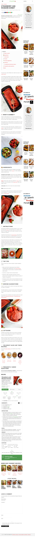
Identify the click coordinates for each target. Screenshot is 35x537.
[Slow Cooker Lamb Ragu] (14, 484)
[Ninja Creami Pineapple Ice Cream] (3, 484)
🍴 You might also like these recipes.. (9, 64)
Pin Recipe (13, 389)
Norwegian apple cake (9, 296)
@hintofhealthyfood (11, 457)
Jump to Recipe (20, 14)
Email (2, 518)
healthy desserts (8, 348)
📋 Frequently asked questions (8, 66)
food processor (14, 234)
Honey (2, 180)
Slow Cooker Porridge (19, 486)
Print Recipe (5, 389)
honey (13, 170)
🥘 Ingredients (5, 55)
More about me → (29, 27)
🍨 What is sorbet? (6, 53)
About (29, 534)
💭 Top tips (5, 58)
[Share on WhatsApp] (8, 12)
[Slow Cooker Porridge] (20, 484)
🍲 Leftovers (5, 62)
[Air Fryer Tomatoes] (9, 484)
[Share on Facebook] (4, 12)
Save (20, 389)
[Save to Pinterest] (7, 12)
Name (2, 515)
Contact (26, 534)
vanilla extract (6, 193)
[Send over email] (11, 12)
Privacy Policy (15, 534)
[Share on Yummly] (10, 12)
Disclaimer (21, 534)
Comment (3, 502)
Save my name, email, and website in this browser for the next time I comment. (12, 524)
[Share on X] (5, 12)
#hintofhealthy (7, 458)
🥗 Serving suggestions (7, 60)
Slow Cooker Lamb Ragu (14, 486)
